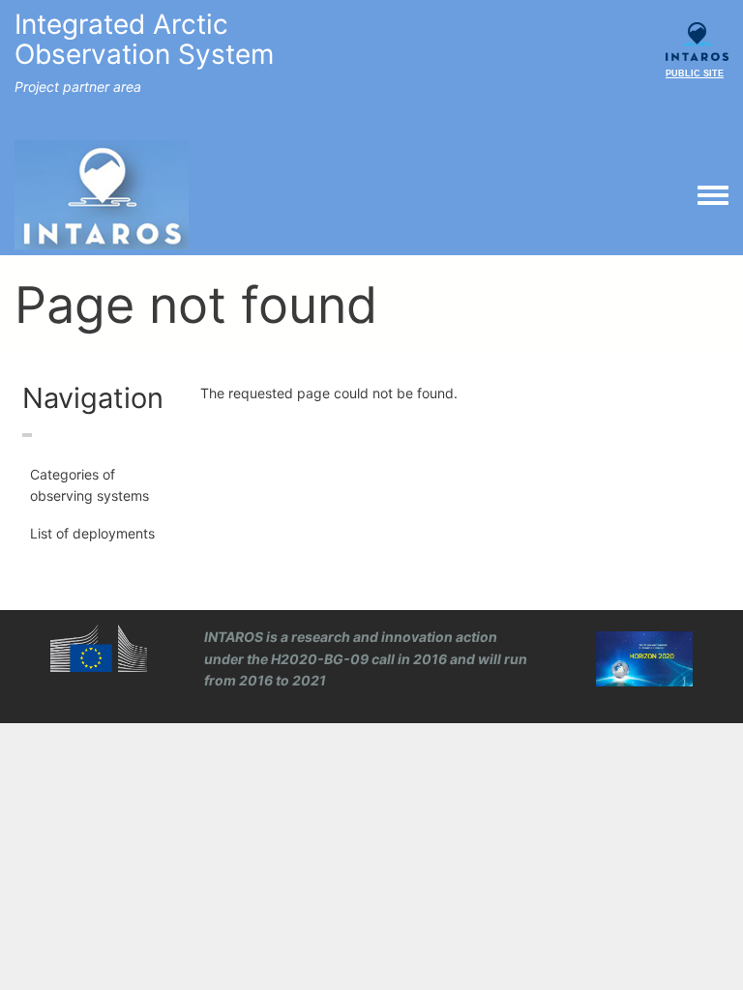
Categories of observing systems (89, 485)
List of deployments (92, 533)
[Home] (102, 194)
